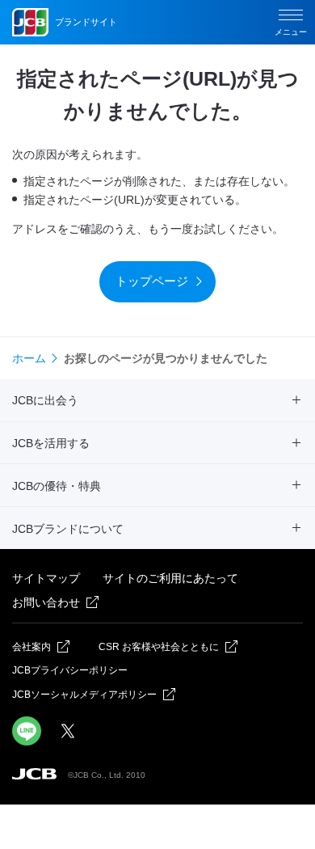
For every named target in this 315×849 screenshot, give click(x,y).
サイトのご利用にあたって (170, 578)
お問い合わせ (46, 602)
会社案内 (31, 647)
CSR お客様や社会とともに (159, 647)
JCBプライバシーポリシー (70, 670)
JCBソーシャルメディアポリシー (84, 694)
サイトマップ (46, 578)
